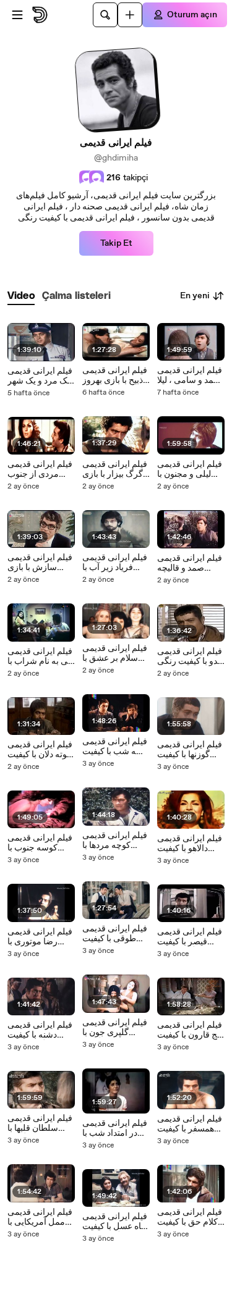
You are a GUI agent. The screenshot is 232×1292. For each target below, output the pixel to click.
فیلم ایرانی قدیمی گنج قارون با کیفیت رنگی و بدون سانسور (190, 1030)
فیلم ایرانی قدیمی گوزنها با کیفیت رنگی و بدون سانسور (189, 750)
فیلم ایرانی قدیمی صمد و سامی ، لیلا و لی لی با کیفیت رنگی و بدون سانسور (189, 375)
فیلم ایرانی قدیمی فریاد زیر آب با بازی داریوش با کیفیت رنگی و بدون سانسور (114, 563)
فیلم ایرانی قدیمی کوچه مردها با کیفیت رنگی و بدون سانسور (114, 840)
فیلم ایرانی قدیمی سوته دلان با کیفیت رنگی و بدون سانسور (40, 750)
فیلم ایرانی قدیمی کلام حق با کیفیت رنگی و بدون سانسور (189, 1217)
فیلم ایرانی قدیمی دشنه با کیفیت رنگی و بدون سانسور (39, 1030)
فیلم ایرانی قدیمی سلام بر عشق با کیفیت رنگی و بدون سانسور (114, 653)
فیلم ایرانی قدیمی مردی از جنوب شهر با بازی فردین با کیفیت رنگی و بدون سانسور (39, 469)
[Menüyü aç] (17, 14)
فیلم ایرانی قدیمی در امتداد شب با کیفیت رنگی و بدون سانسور (114, 1128)
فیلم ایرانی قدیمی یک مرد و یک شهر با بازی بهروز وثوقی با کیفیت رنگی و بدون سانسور (39, 376)
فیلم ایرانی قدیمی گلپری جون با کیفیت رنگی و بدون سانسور (114, 1028)
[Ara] (105, 14)
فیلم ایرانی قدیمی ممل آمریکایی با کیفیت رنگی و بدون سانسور (39, 1217)
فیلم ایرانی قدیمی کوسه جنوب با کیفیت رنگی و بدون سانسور (39, 843)
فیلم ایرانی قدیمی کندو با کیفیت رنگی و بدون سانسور (191, 656)
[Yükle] (130, 14)
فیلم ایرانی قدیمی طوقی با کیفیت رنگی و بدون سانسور (114, 934)
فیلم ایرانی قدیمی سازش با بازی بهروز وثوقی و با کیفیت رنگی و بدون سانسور (39, 563)
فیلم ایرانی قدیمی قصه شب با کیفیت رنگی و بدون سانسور (115, 747)
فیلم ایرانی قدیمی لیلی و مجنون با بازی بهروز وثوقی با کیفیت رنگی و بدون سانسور (189, 469)
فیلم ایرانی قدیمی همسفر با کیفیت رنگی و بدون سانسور (189, 1124)
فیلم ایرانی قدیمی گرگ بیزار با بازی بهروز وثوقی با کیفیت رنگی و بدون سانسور (114, 469)
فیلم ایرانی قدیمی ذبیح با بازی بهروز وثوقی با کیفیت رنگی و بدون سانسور (114, 375)
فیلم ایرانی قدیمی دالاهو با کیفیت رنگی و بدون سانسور (189, 844)
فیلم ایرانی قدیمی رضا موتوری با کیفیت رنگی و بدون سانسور (39, 937)
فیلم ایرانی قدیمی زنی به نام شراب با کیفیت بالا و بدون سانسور (41, 656)
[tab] (21, 296)
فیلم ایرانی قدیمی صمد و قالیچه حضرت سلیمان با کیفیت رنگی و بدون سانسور (189, 563)
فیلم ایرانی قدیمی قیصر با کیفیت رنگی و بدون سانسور (189, 937)
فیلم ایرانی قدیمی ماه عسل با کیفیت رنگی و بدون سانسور (114, 1221)
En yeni (195, 295)
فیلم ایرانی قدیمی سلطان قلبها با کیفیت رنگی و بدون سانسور (39, 1123)
